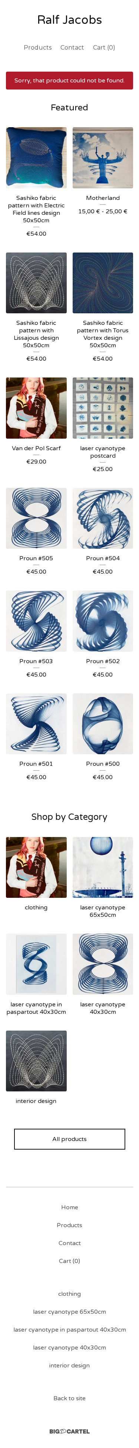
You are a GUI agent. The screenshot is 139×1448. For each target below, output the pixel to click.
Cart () (104, 47)
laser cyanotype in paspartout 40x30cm (69, 1329)
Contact (72, 47)
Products (38, 47)
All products (69, 1139)
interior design (69, 1365)
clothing (69, 1294)
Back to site (69, 1398)
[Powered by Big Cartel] (70, 1431)
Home (69, 1207)
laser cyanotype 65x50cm (69, 1312)
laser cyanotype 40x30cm (69, 1347)
